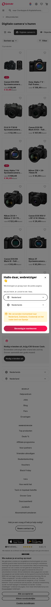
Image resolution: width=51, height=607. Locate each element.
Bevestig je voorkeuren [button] (25, 328)
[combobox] (25, 297)
